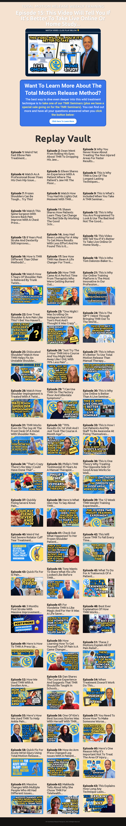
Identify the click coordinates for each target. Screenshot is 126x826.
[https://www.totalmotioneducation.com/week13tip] (27, 517)
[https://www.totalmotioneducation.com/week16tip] (27, 623)
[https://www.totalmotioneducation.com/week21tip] (27, 805)
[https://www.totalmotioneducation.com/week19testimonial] (63, 733)
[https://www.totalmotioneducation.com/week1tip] (27, 161)
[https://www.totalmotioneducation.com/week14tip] (27, 552)
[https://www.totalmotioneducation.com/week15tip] (27, 586)
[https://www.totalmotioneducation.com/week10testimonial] (63, 409)
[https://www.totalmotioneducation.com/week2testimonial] (63, 186)
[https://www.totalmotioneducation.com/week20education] (99, 769)
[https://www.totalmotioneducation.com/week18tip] (27, 697)
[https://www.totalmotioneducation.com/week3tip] (27, 202)
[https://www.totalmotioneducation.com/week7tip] (27, 294)
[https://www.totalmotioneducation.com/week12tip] (27, 481)
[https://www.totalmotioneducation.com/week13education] (99, 517)
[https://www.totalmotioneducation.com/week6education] (99, 264)
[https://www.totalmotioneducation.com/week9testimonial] (63, 373)
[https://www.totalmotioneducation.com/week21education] (99, 803)
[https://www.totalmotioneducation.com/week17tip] (27, 658)
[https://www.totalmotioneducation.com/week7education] (99, 296)
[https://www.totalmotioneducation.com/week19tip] (27, 733)
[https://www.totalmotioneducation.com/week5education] (99, 248)
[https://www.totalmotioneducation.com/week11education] (99, 445)
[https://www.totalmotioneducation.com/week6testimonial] (63, 265)
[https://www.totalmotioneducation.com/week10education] (99, 408)
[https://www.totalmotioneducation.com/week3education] (99, 202)
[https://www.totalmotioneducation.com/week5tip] (27, 246)
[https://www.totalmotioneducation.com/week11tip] (27, 445)
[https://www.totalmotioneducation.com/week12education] (99, 484)
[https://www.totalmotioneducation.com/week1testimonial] (63, 163)
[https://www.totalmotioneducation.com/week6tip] (27, 265)
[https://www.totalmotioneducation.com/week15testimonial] (63, 589)
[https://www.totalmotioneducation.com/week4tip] (27, 226)
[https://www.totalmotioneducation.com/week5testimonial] (63, 249)
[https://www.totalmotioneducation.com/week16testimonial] (63, 625)
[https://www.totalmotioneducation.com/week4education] (99, 224)
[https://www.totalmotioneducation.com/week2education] (99, 185)
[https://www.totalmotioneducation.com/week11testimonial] (63, 445)
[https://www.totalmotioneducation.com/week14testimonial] (63, 553)
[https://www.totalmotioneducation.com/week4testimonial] (63, 227)
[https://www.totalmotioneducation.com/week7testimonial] (63, 296)
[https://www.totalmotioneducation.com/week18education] (99, 697)
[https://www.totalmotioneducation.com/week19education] (99, 733)
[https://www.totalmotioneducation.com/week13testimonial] (63, 517)
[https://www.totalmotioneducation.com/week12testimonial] (63, 481)
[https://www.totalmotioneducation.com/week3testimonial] (63, 202)
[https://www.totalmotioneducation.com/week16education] (99, 623)
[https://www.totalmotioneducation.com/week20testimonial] (63, 767)
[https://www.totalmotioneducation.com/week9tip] (27, 372)
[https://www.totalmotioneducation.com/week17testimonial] (63, 661)
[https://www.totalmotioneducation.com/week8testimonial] (63, 335)
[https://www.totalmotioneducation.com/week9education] (99, 372)
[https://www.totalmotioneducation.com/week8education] (99, 333)
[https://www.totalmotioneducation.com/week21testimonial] (63, 805)
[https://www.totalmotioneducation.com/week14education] (99, 552)
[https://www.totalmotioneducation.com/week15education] (99, 588)
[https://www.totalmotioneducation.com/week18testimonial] (63, 700)
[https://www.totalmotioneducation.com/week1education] (99, 164)
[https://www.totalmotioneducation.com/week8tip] (27, 332)
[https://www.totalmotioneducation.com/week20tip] (27, 767)
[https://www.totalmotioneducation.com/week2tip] (27, 183)
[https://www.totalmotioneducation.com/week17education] (99, 659)
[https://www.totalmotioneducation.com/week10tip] (27, 408)
